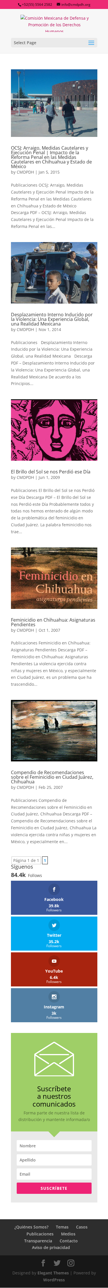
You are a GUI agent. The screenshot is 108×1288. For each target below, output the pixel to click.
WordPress (54, 1280)
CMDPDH (25, 172)
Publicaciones (40, 1234)
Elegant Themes (53, 1273)
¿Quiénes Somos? (31, 1227)
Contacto (69, 1241)
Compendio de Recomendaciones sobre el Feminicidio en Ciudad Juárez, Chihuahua (52, 777)
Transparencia (38, 1241)
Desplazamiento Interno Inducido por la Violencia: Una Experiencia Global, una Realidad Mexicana (52, 319)
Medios (68, 1234)
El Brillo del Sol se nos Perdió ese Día (50, 472)
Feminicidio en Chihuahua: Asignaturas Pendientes (53, 622)
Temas (62, 1227)
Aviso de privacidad (51, 1247)
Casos (82, 1227)
